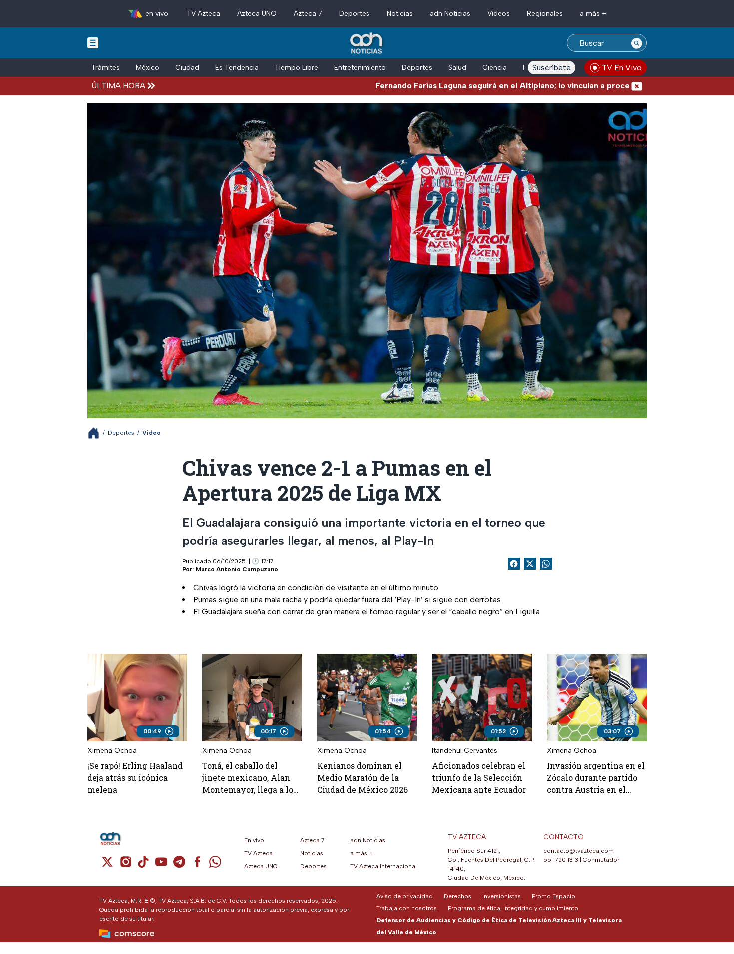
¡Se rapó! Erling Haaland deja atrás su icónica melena (135, 777)
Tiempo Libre (296, 67)
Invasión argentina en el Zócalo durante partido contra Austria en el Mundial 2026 (596, 778)
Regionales (545, 13)
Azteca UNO (257, 13)
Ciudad (187, 67)
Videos (498, 13)
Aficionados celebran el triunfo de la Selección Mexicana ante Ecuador (479, 777)
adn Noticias (450, 13)
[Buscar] (636, 43)
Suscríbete (551, 67)
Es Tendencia (237, 67)
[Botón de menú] (92, 42)
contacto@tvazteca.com (578, 850)
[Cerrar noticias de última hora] (637, 85)
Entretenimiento (360, 67)
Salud (457, 67)
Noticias (400, 13)
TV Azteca (203, 13)
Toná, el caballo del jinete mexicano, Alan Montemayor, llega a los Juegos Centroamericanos (249, 778)
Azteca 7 (308, 13)
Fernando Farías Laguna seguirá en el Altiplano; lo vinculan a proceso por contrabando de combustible (517, 85)
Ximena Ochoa (112, 750)
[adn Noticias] (367, 43)
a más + (593, 13)
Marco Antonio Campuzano (237, 569)
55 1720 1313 (560, 859)
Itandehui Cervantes (464, 750)
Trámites (105, 67)
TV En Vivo (622, 67)
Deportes (354, 13)
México (147, 67)
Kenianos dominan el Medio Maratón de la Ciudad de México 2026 (362, 777)
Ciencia (494, 67)
